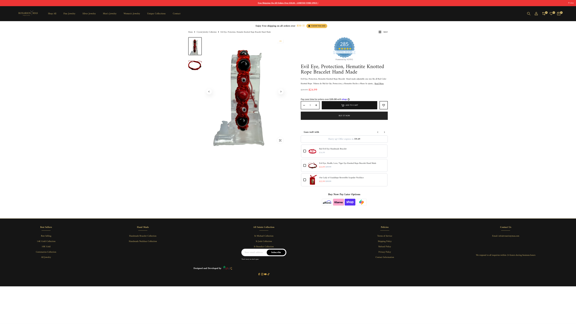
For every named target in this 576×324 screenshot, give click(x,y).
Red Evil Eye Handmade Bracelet (332, 148)
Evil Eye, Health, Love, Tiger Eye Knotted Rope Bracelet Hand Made (347, 163)
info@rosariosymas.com (508, 236)
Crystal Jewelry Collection (207, 32)
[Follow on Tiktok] (268, 274)
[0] (543, 13)
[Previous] (209, 91)
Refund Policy (384, 247)
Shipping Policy (385, 241)
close (6, 3)
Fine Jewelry (69, 14)
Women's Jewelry (132, 14)
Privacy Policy (384, 252)
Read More (379, 83)
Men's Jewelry (109, 14)
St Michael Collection (263, 236)
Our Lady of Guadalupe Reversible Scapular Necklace (341, 177)
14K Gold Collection (46, 241)
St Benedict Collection (264, 247)
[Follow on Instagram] (262, 274)
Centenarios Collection (46, 252)
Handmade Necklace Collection (143, 241)
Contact (176, 14)
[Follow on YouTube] (265, 274)
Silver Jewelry (89, 14)
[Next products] (384, 132)
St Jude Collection (264, 241)
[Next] (281, 91)
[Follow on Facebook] (259, 274)
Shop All (52, 14)
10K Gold (46, 247)
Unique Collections (156, 14)
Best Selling (46, 236)
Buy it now (344, 115)
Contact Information (384, 257)
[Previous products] (378, 132)
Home (190, 32)
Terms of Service (384, 236)
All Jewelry (46, 257)
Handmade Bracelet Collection (142, 236)
